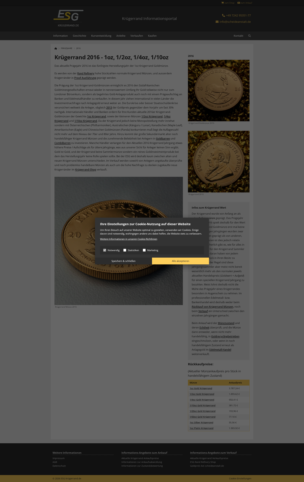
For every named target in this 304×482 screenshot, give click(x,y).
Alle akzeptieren (180, 261)
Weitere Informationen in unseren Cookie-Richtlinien (128, 239)
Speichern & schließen (123, 261)
